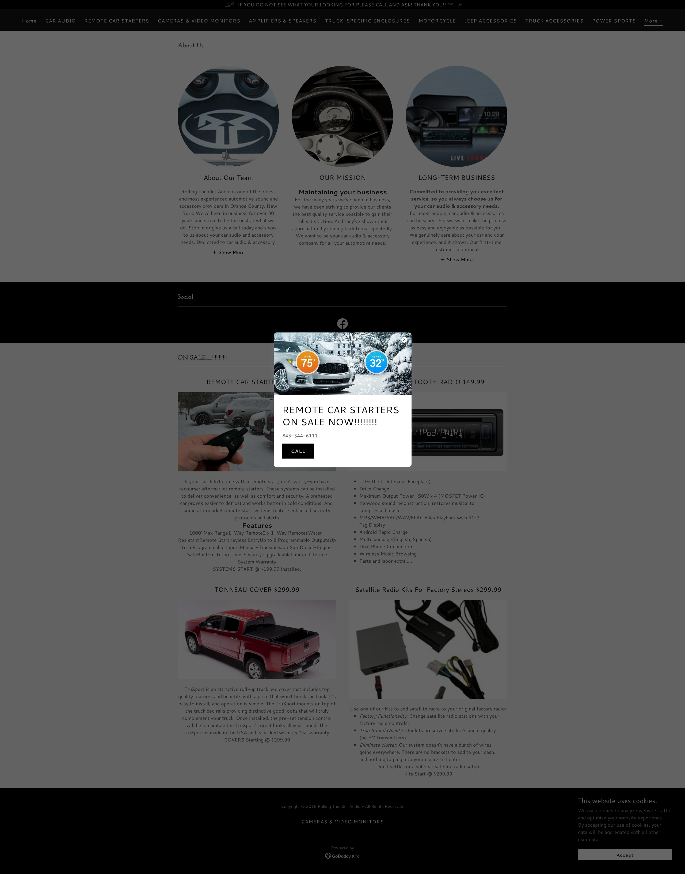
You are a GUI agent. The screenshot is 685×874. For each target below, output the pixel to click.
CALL (298, 451)
